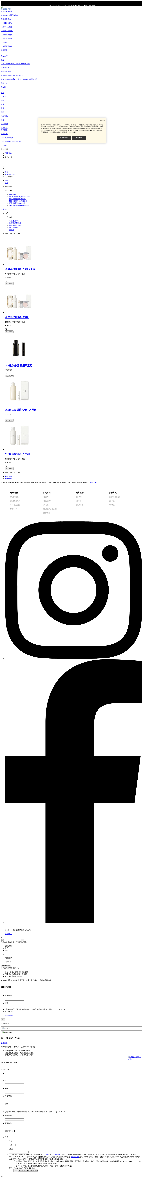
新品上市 (4, 56)
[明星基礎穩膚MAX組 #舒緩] (19, 264)
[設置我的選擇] (2, 1176)
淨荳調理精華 (6, 71)
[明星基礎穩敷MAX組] (19, 312)
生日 (6, 1137)
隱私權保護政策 (15, 501)
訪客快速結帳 (6, 966)
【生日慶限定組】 (7, 23)
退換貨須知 (79, 505)
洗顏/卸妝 (4, 116)
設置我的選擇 (64, 137)
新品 (2, 60)
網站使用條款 (14, 497)
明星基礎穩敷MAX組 (17, 317)
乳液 (2, 104)
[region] (72, 130)
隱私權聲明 (56, 1154)
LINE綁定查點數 (7, 138)
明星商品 (4, 50)
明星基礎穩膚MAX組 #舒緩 (20, 269)
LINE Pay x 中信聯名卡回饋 (11, 141)
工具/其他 (4, 124)
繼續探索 (102, 120)
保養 (2, 93)
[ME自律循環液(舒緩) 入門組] (19, 405)
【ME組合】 (5, 42)
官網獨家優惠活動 (114, 497)
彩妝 (2, 120)
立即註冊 (4, 1043)
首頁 (6, 172)
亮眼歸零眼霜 (6, 67)
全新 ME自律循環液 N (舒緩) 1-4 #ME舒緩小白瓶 (19, 79)
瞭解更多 (93, 482)
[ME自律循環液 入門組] (19, 449)
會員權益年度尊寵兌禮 (50, 509)
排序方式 (4, 209)
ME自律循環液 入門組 (17, 454)
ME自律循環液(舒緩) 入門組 (21, 409)
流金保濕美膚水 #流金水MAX (12, 75)
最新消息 (4, 128)
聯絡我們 (79, 497)
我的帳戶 (46, 497)
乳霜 (2, 108)
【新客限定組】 (7, 27)
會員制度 (4, 134)
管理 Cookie (13, 509)
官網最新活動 (6, 9)
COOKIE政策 (71, 132)
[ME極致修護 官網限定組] (19, 361)
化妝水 (3, 97)
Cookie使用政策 (15, 505)
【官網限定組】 (7, 31)
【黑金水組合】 (7, 38)
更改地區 (8, 934)
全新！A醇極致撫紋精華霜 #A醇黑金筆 (15, 64)
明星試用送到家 (7, 11)
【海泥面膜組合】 (7, 46)
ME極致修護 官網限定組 (18, 365)
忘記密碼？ (9, 1015)
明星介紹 (4, 83)
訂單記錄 (46, 505)
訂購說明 (79, 501)
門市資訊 (4, 145)
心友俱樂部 (46, 513)
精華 (2, 100)
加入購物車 (9, 283)
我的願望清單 (47, 501)
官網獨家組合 (6, 19)
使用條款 (46, 1154)
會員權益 (4, 130)
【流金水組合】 (7, 35)
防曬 (2, 112)
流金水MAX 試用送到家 (10, 15)
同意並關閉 (79, 137)
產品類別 (4, 87)
